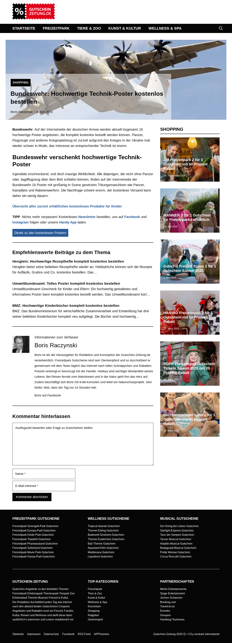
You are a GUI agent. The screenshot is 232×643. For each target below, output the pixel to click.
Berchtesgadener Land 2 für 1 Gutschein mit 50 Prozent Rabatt (189, 419)
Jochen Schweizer (171, 597)
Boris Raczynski (21, 112)
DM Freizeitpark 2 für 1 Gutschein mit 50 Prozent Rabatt (185, 164)
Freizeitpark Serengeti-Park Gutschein (35, 526)
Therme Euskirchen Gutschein (106, 539)
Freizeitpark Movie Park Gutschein (33, 552)
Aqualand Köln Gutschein (103, 547)
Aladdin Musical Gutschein (176, 543)
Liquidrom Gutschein (100, 556)
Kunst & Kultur (96, 597)
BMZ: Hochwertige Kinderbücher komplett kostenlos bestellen (65, 305)
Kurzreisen (94, 606)
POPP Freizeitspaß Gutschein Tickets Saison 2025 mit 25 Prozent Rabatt (189, 368)
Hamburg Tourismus (172, 619)
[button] (220, 28)
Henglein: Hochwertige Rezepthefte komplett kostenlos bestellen (68, 261)
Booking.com (168, 602)
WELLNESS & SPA (165, 28)
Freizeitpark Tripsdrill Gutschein (31, 539)
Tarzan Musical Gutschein (175, 539)
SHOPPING (21, 82)
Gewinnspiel (95, 619)
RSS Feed (84, 634)
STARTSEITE (23, 28)
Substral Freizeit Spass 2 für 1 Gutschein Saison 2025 (189, 268)
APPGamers (101, 634)
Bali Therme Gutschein (101, 543)
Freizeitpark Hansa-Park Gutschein (33, 556)
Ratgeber (93, 615)
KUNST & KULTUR (124, 28)
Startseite (18, 634)
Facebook (132, 217)
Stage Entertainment (172, 593)
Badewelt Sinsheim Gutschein (106, 534)
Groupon (165, 615)
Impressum (33, 634)
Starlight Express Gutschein (177, 530)
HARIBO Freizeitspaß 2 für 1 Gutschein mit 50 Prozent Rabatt (188, 317)
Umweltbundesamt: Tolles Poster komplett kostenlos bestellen (66, 283)
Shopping (94, 610)
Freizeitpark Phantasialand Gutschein (35, 543)
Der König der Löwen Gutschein (179, 526)
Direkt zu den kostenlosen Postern (40, 233)
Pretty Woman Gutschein (175, 552)
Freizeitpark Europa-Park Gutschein (34, 530)
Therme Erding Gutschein (103, 530)
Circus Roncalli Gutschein (176, 556)
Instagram (20, 222)
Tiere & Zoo (95, 593)
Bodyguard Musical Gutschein (178, 547)
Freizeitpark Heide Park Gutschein (33, 534)
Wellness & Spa (97, 602)
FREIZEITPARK (56, 28)
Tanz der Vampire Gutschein (177, 534)
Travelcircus (167, 606)
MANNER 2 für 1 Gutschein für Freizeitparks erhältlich (187, 217)
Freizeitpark (95, 589)
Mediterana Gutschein (101, 552)
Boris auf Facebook (47, 395)
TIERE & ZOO (89, 28)
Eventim (165, 610)
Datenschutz (51, 634)
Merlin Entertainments (173, 589)
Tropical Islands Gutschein (104, 526)
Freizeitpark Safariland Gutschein (32, 547)
